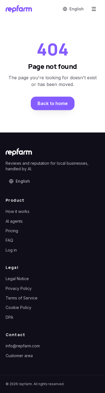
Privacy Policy (19, 288)
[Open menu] (93, 9)
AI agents (14, 221)
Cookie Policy (18, 307)
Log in (11, 250)
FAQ (9, 240)
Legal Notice (17, 278)
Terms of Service (22, 298)
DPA (9, 317)
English (76, 8)
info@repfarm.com (23, 345)
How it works (17, 211)
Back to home (53, 103)
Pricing (12, 230)
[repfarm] (19, 9)
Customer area (19, 355)
